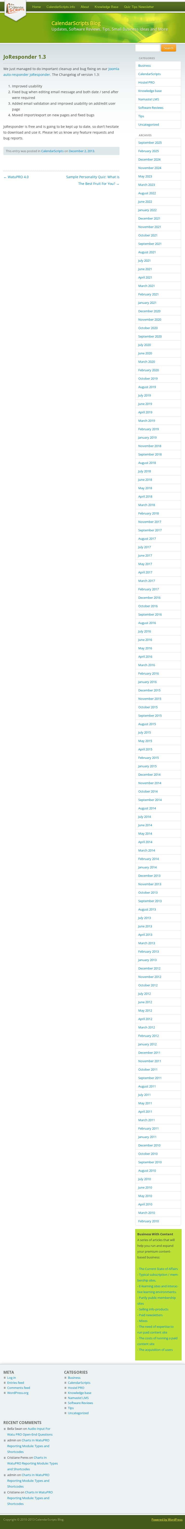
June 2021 (145, 269)
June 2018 (145, 479)
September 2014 (150, 800)
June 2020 (145, 353)
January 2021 (147, 302)
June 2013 (145, 926)
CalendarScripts (52, 151)
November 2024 (149, 168)
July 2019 (144, 395)
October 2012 (148, 985)
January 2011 (147, 1137)
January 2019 (147, 437)
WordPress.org (17, 1393)
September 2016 (150, 614)
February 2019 (148, 429)
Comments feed (18, 1388)
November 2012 (149, 977)
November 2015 (149, 698)
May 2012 (145, 1010)
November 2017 (149, 522)
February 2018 (148, 513)
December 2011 (149, 1052)
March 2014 (146, 850)
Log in (11, 1377)
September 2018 (150, 454)
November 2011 (149, 1061)
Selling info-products (153, 1309)
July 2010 (144, 1179)
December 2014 (149, 774)
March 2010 (146, 1212)
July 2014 (144, 816)
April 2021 (145, 277)
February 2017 (148, 589)
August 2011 (147, 1086)
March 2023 (146, 184)
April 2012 (145, 1019)
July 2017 (144, 547)
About (85, 6)
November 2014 (149, 783)
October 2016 (148, 606)
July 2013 (144, 918)
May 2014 (145, 833)
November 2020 (149, 319)
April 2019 (145, 412)
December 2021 (149, 218)
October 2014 (148, 791)
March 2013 (146, 943)
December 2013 (149, 875)
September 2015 (150, 715)
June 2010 (145, 1187)
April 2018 (145, 496)
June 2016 (145, 640)
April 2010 (145, 1204)
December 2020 (149, 311)
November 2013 (149, 884)
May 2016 (145, 648)
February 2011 (148, 1128)
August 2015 (147, 724)
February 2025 (148, 151)
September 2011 (150, 1078)
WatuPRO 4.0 (16, 177)
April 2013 (145, 934)
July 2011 (144, 1095)
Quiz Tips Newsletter (139, 6)
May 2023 (145, 176)
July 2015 (144, 732)
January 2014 (147, 867)
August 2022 (147, 193)
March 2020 (146, 361)
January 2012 (147, 1044)
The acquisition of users (156, 1349)
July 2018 (144, 471)
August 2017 (147, 538)
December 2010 (149, 1145)
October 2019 (148, 378)
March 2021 (146, 286)
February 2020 (148, 370)
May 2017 (145, 564)
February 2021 (148, 294)
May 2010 (145, 1196)
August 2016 (147, 623)
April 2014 (145, 842)
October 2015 (148, 707)
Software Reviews (150, 107)
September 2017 (150, 530)
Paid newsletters (151, 1315)
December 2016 (149, 597)
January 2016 (147, 682)
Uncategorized (148, 124)
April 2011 (145, 1111)
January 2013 (147, 960)
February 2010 (148, 1221)
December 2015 (149, 690)
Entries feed (15, 1382)
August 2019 (147, 387)
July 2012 (144, 993)
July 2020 (144, 345)
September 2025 (150, 142)
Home (36, 6)
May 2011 (145, 1103)
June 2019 (145, 404)
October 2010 (148, 1154)
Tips (141, 116)
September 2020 (150, 336)
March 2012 (146, 1027)
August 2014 (147, 808)
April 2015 (145, 749)
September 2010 (150, 1162)
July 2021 (144, 260)
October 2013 (148, 892)
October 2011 (148, 1069)
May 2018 (145, 488)
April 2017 (145, 572)
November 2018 (149, 446)
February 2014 (148, 859)
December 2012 (149, 968)
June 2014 (145, 825)
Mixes (143, 1321)
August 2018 (147, 463)
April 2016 (145, 656)
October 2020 (148, 328)
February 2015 (148, 757)
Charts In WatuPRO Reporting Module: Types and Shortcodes (28, 1446)
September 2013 (150, 901)
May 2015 (145, 741)
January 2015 (147, 766)
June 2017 (145, 555)
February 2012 (148, 1036)
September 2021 (150, 243)
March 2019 (146, 420)
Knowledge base (150, 91)
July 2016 (144, 631)
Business (144, 65)
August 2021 (147, 252)
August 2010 (147, 1170)
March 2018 (146, 505)
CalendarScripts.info (60, 6)
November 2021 (149, 227)
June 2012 (145, 1002)
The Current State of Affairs (158, 1269)
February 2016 (148, 673)
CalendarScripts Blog (76, 23)
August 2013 (147, 909)
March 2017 (146, 581)
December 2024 (149, 159)
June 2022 (145, 201)
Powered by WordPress (167, 1519)
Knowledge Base (106, 6)
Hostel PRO (146, 82)
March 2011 (146, 1120)
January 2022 (147, 210)
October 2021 (148, 235)
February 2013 (148, 951)
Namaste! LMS (148, 99)
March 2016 (146, 665)
